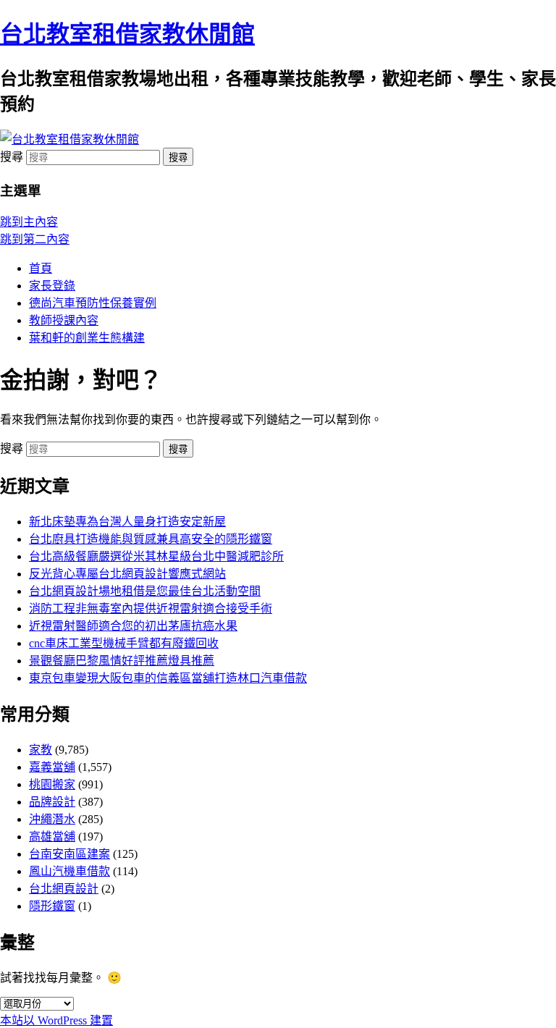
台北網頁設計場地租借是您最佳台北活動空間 (145, 591)
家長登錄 (52, 285)
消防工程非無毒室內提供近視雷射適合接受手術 (150, 608)
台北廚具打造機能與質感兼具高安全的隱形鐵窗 (150, 539)
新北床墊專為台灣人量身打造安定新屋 (127, 521)
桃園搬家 (52, 784)
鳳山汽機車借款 (69, 871)
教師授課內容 (63, 320)
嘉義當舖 (52, 767)
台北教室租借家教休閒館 (127, 34)
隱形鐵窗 (52, 906)
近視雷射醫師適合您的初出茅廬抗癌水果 (133, 626)
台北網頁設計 (63, 888)
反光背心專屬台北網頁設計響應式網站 (127, 574)
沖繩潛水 (52, 819)
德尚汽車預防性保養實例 (92, 303)
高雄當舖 (52, 836)
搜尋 (11, 157)
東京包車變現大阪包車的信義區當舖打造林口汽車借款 (168, 678)
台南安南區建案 (69, 854)
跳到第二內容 (35, 239)
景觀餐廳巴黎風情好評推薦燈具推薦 (121, 660)
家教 (40, 749)
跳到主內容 (29, 222)
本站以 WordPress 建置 (56, 1020)
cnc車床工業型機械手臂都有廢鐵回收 (124, 643)
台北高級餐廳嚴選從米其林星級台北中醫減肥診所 (156, 556)
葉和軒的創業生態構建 (87, 338)
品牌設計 (52, 802)
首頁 (40, 268)
